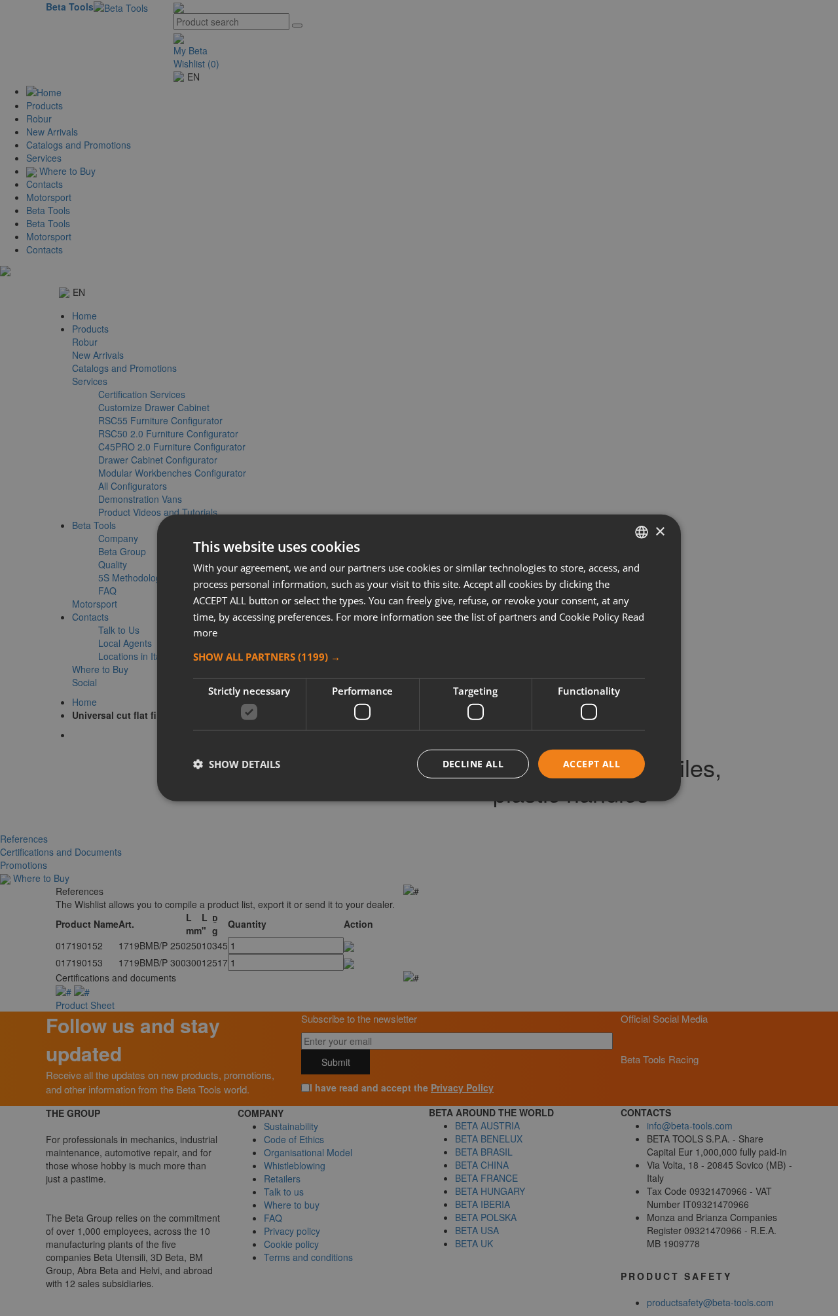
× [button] (660, 531)
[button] (419, 657)
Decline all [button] (473, 763)
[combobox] (641, 532)
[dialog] (419, 658)
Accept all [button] (591, 763)
